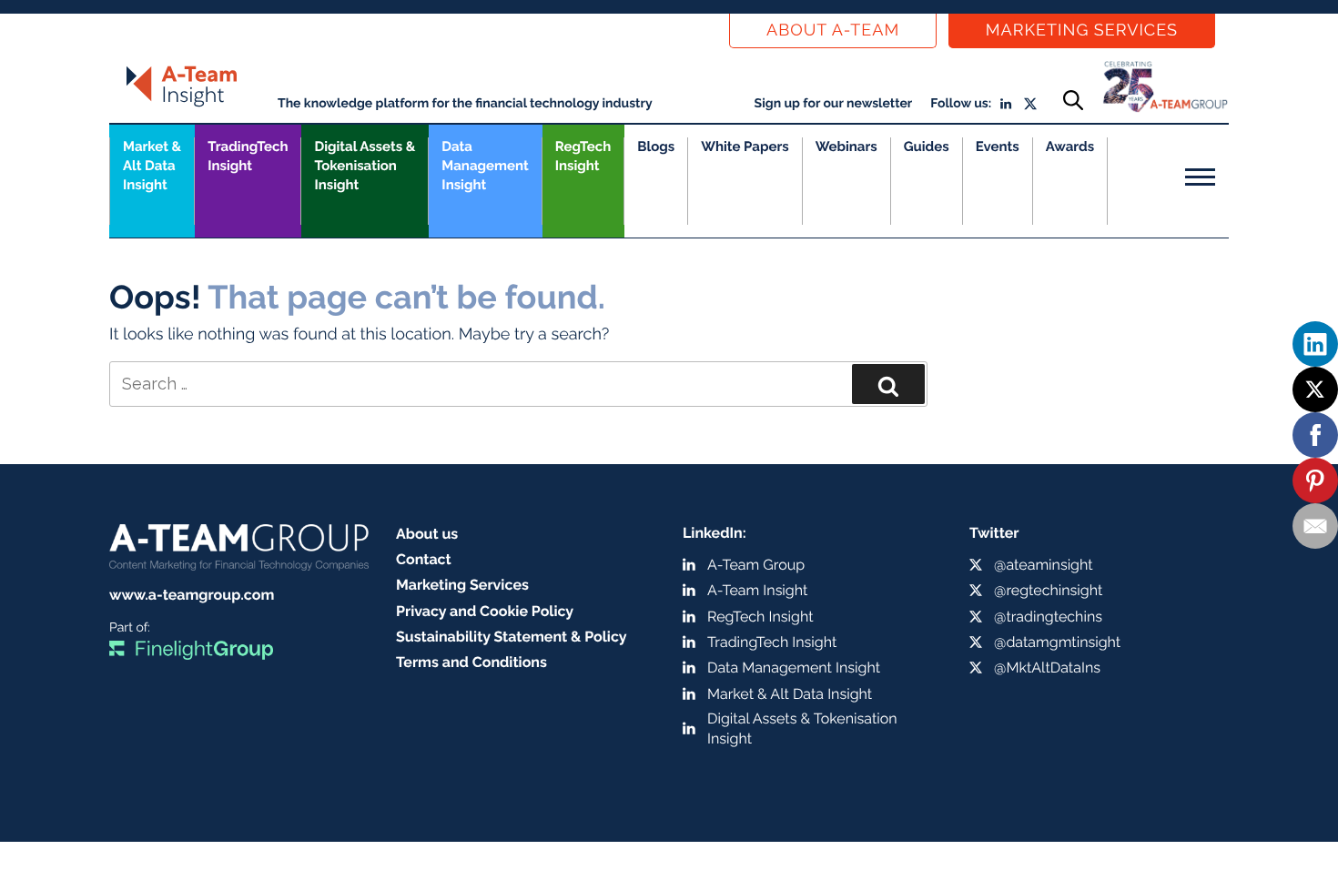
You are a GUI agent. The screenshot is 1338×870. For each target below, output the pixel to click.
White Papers (745, 146)
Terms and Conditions (471, 662)
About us (427, 533)
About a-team (832, 30)
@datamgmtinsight (1057, 642)
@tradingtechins (1048, 616)
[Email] (1315, 526)
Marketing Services (1082, 30)
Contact (423, 559)
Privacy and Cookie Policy (484, 611)
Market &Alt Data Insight (152, 165)
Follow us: (960, 103)
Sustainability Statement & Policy (511, 636)
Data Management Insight (484, 165)
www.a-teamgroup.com (191, 594)
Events (997, 146)
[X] (1315, 389)
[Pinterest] (1315, 480)
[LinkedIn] (1315, 344)
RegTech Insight (583, 156)
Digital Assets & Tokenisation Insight (364, 165)
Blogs (655, 146)
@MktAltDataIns (1047, 667)
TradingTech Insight (248, 156)
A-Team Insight (757, 590)
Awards (1070, 146)
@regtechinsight (1048, 590)
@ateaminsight (1043, 564)
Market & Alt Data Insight (789, 694)
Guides (926, 146)
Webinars (846, 146)
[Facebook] (1315, 435)
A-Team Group (756, 564)
